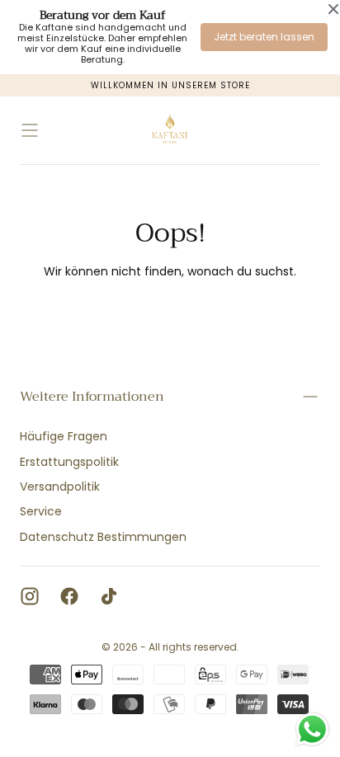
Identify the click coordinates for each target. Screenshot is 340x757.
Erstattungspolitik (69, 462)
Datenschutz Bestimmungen (103, 537)
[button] (30, 130)
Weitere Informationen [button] (92, 396)
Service (41, 511)
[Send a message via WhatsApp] (312, 729)
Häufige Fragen (63, 436)
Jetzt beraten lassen (264, 37)
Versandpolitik (60, 486)
